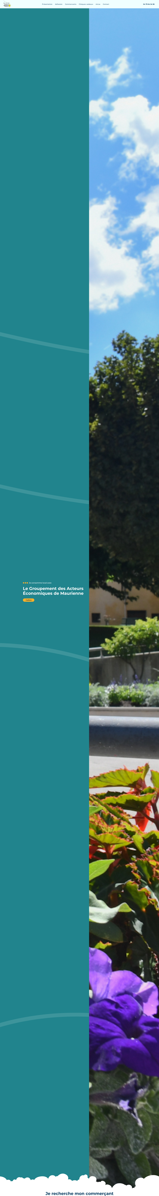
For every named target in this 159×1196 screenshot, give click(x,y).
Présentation (47, 4)
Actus (98, 4)
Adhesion (58, 4)
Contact (106, 4)
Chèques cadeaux (86, 4)
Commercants (70, 4)
